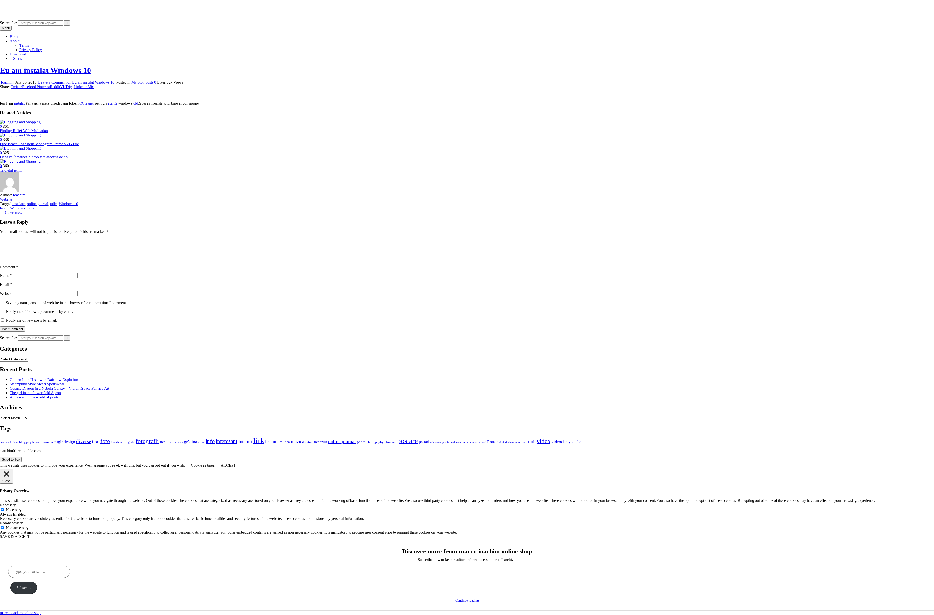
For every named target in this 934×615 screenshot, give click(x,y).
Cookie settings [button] (203, 465)
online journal (37, 204)
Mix (91, 87)
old (135, 103)
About (14, 41)
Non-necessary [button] (11, 523)
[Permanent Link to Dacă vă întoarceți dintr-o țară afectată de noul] (20, 148)
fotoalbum (117, 442)
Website (6, 199)
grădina (190, 441)
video (543, 441)
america (4, 442)
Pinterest (43, 87)
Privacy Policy (30, 50)
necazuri (320, 442)
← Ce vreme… (12, 212)
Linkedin (81, 87)
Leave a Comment (76, 82)
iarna (201, 442)
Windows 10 (68, 204)
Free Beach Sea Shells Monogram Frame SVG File (39, 144)
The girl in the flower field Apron (35, 393)
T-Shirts (16, 58)
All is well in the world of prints (34, 397)
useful (525, 442)
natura (309, 442)
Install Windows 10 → (17, 208)
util (533, 441)
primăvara (435, 442)
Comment (9, 267)
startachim (508, 442)
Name (6, 275)
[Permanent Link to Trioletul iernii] (20, 161)
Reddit (55, 87)
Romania (494, 442)
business (47, 442)
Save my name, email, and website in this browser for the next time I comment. (66, 303)
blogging (25, 442)
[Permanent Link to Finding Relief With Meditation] (20, 122)
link (258, 440)
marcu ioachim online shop (20, 6)
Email (6, 284)
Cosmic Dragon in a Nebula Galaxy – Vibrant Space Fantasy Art (59, 388)
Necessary (14, 510)
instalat (19, 103)
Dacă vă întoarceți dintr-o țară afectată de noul (35, 157)
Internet (245, 441)
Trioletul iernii (11, 170)
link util (272, 441)
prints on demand (452, 442)
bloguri (36, 442)
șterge (112, 103)
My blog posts (142, 82)
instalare (18, 204)
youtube (575, 442)
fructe (170, 442)
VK (63, 87)
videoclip (559, 441)
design (69, 441)
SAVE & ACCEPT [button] (15, 536)
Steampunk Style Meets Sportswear (37, 384)
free (163, 442)
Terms (24, 45)
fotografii (147, 440)
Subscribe (23, 588)
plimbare (390, 442)
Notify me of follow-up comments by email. (39, 311)
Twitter (16, 87)
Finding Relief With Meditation (24, 131)
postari (424, 442)
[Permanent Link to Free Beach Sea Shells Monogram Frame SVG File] (20, 135)
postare (407, 440)
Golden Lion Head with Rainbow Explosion (44, 380)
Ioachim (7, 82)
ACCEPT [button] (228, 465)
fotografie (129, 442)
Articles (14, 442)
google (179, 442)
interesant (226, 441)
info (210, 441)
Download (18, 54)
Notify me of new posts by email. (31, 320)
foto (105, 441)
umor (518, 442)
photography (375, 442)
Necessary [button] (8, 505)
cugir (58, 441)
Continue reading (467, 600)
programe (468, 442)
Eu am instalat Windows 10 (45, 70)
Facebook (29, 87)
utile (53, 204)
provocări (480, 442)
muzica (297, 441)
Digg (70, 87)
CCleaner (87, 103)
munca (285, 442)
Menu (6, 28)
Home (14, 37)
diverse (83, 441)
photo (361, 442)
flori (95, 441)
